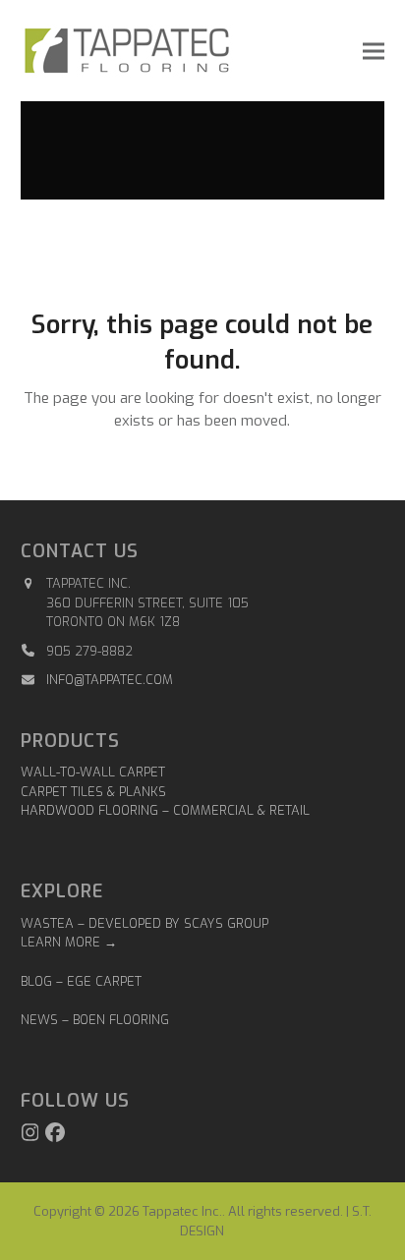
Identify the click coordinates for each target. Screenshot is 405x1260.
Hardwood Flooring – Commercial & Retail (165, 810)
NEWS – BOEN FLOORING (95, 1019)
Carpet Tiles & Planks (93, 791)
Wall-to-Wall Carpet (93, 772)
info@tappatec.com (109, 679)
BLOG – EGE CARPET (83, 981)
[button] (373, 50)
